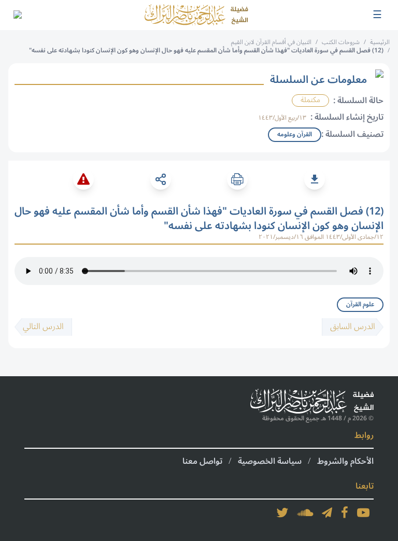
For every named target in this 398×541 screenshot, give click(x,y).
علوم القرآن (360, 304)
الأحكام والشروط (345, 461)
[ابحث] (17, 15)
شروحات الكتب (341, 42)
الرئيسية (380, 42)
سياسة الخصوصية (270, 461)
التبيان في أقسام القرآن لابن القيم (271, 42)
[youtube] (363, 512)
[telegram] (327, 512)
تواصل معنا (202, 461)
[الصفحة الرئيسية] (196, 15)
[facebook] (344, 512)
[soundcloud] (305, 512)
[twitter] (282, 512)
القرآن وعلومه (294, 134)
